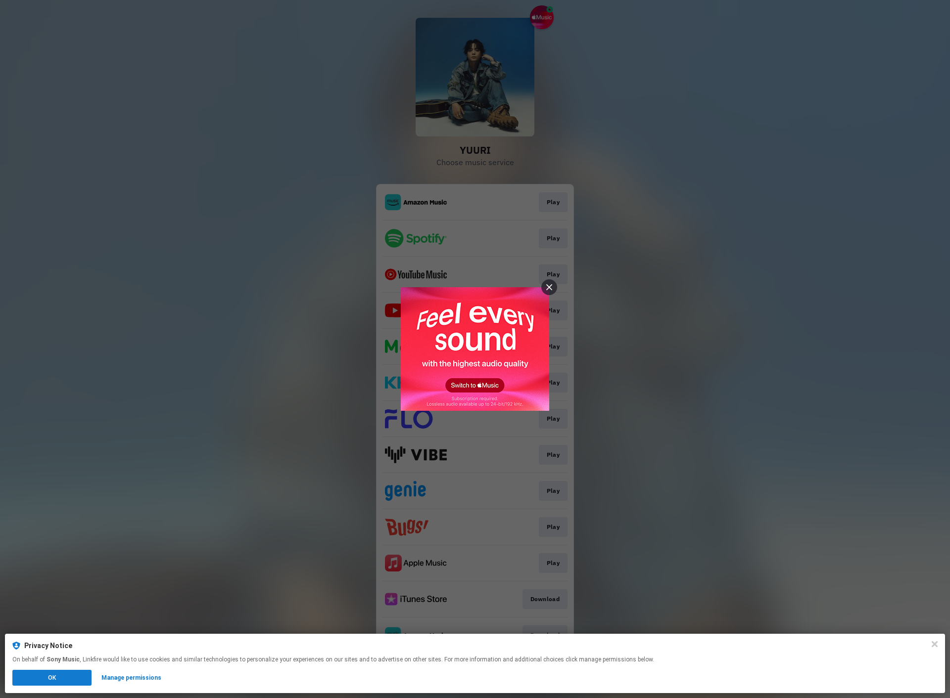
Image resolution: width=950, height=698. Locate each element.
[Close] (935, 644)
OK (52, 677)
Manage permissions (131, 677)
